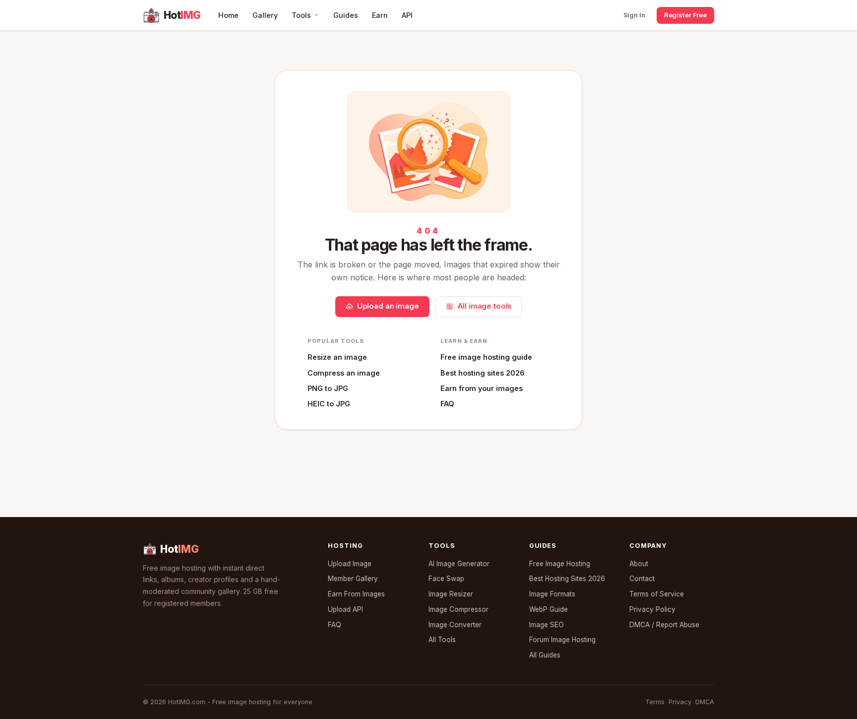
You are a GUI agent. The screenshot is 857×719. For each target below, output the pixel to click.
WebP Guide (548, 609)
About (638, 564)
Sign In (634, 15)
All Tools (442, 640)
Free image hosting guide (486, 357)
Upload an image (388, 306)
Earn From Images (356, 594)
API (407, 15)
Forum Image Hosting (562, 640)
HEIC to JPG (328, 403)
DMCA (704, 702)
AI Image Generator (459, 564)
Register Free (685, 15)
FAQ (447, 403)
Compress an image (343, 373)
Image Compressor (458, 609)
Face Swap (446, 579)
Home (228, 15)
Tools (301, 15)
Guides (345, 15)
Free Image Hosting (559, 564)
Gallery (265, 15)
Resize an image (337, 357)
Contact (642, 579)
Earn (380, 15)
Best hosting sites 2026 (482, 373)
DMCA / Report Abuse (664, 625)
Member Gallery (353, 579)
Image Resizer (450, 594)
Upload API (345, 609)
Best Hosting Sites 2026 (567, 579)
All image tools (484, 306)
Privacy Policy (652, 609)
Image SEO (546, 625)
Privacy (680, 702)
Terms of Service (656, 594)
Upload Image (349, 564)
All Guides (544, 655)
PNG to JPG (327, 388)
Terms (655, 702)
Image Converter (455, 625)
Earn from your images (481, 388)
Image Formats (552, 594)
